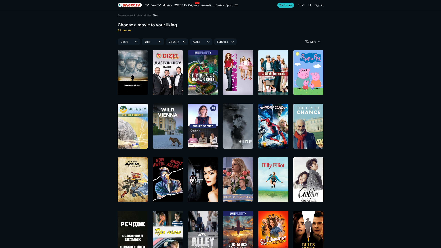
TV (147, 5)
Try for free (285, 5)
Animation (207, 5)
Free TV (156, 5)
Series (220, 5)
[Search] (310, 5)
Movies (167, 5)
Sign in (319, 5)
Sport (229, 5)
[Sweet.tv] (130, 5)
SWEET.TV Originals (186, 5)
